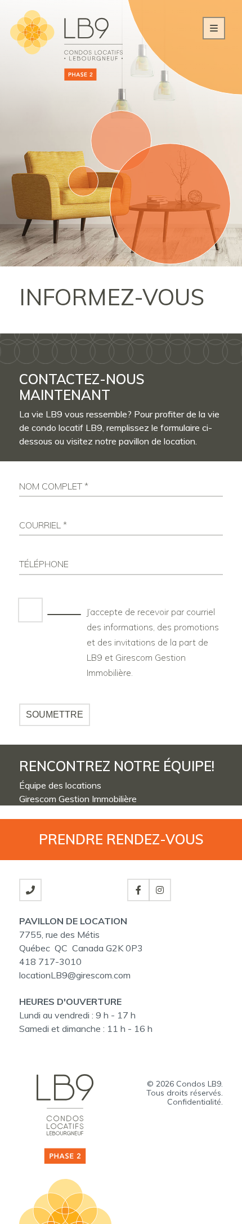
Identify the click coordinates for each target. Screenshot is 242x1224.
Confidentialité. (195, 1102)
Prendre (121, 839)
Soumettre (54, 714)
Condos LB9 (198, 1084)
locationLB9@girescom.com (75, 975)
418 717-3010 (50, 961)
